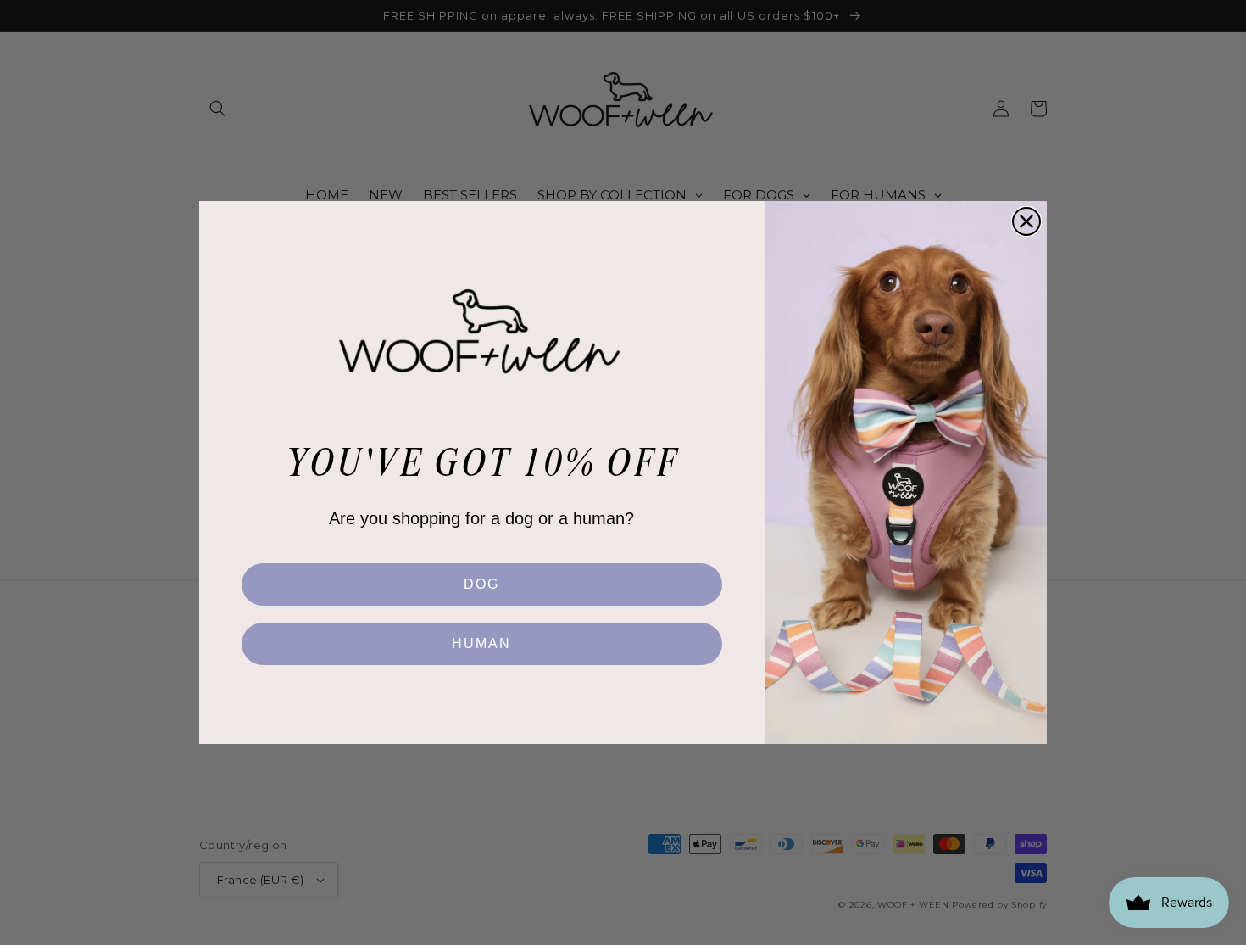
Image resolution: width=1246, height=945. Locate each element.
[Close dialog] (1026, 221)
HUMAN (481, 643)
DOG (481, 584)
